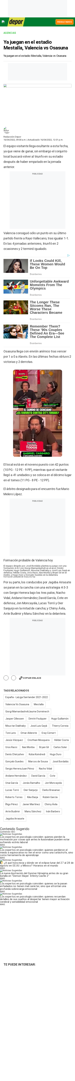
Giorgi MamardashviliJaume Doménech (27, 711)
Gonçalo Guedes (14, 761)
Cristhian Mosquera (39, 740)
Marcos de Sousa (38, 761)
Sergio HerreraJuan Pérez (19, 768)
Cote (52, 775)
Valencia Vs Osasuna (17, 704)
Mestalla (39, 704)
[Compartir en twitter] (13, 678)
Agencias (9, 33)
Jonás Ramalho (31, 782)
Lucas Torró (12, 790)
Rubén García (50, 797)
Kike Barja (32, 797)
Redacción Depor (12, 137)
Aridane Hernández (16, 775)
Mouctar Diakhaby (15, 725)
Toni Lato (10, 733)
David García (38, 775)
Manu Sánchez (33, 811)
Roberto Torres (13, 797)
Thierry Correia (60, 725)
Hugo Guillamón (60, 718)
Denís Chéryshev (14, 754)
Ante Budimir (12, 811)
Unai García (11, 782)
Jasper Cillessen (14, 718)
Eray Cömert (49, 733)
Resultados (64, 22)
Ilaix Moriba (28, 747)
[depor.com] (16, 22)
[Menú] (3, 22)
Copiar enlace (32, 678)
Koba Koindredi (37, 754)
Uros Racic (11, 747)
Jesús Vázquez (14, 740)
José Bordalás (60, 761)
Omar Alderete (29, 733)
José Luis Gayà (38, 725)
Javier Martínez (31, 804)
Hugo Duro (55, 754)
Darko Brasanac (51, 790)
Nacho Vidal (45, 768)
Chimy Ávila (51, 804)
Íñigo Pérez (11, 804)
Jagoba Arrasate (14, 818)
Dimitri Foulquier (38, 718)
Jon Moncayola (53, 782)
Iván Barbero (53, 811)
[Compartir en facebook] (6, 678)
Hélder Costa (61, 740)
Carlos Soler (60, 747)
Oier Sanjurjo (31, 790)
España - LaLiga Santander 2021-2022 (26, 697)
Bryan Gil (44, 747)
